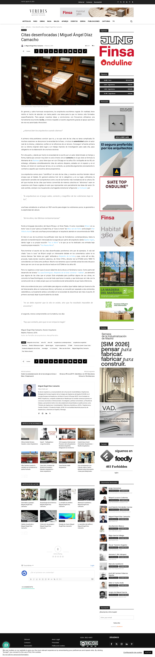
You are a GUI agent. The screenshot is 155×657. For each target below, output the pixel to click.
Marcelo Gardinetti (116, 564)
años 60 (50, 342)
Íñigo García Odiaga (116, 535)
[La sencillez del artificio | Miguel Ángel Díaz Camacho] (86, 516)
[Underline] (36, 579)
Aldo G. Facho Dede (116, 583)
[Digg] (75, 51)
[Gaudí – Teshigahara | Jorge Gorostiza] (48, 434)
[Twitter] (121, 2)
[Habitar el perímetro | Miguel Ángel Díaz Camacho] (29, 516)
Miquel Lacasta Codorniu (118, 498)
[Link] (54, 579)
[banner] (117, 420)
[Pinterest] (129, 2)
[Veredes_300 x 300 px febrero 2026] (117, 269)
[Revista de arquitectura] (38, 12)
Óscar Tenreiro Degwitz (118, 545)
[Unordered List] (45, 579)
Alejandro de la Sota (67, 256)
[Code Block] (51, 579)
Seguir (130, 84)
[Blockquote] (48, 579)
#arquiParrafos (52, 335)
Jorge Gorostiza (115, 488)
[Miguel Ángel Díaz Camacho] (22, 46)
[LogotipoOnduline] (117, 62)
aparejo (24, 462)
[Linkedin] (127, 2)
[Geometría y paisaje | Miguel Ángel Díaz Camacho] (29, 494)
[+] (60, 579)
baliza (80, 462)
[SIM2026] (117, 349)
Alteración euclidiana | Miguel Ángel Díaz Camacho (84, 504)
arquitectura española (79, 342)
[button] (131, 21)
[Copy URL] (85, 51)
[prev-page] (22, 476)
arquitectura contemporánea (62, 342)
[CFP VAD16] (117, 385)
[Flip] (80, 51)
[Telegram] (70, 51)
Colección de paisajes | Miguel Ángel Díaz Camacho (47, 526)
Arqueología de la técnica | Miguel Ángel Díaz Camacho (48, 504)
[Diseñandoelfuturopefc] (117, 304)
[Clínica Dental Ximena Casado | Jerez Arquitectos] (29, 434)
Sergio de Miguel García (118, 592)
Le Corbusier (82, 188)
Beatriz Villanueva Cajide (36, 345)
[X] (41, 51)
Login (92, 565)
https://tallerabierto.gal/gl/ (115, 530)
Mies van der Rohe (74, 229)
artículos (28, 27)
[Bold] (30, 579)
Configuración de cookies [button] (132, 652)
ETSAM (70, 345)
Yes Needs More (47, 245)
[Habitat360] (117, 229)
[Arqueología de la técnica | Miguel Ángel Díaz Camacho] (48, 494)
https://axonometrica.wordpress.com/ (118, 502)
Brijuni (87, 226)
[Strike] (39, 579)
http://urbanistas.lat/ (114, 587)
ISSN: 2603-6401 (86, 637)
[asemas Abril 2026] (117, 158)
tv (60, 439)
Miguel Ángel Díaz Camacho (34, 45)
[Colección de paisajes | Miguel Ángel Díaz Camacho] (48, 516)
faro (42, 521)
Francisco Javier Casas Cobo (82, 345)
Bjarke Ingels (89, 240)
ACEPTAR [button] (148, 652)
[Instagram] (124, 2)
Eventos (103, 328)
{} (57, 579)
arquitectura (25, 439)
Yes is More (53, 243)
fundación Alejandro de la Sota (31, 348)
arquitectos (44, 439)
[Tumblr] (132, 2)
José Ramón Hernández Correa (120, 507)
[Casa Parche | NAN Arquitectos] (67, 457)
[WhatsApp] (51, 51)
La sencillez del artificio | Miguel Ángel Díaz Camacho (85, 526)
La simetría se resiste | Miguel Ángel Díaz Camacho (65, 504)
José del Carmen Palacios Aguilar (118, 574)
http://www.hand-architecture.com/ (117, 597)
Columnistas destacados (109, 482)
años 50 (43, 342)
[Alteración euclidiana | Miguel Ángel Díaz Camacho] (86, 494)
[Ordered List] (42, 579)
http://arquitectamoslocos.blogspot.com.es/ (120, 511)
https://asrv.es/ (112, 559)
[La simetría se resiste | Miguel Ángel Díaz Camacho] (67, 494)
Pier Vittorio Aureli (27, 351)
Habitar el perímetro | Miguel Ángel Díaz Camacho (27, 526)
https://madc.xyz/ (43, 389)
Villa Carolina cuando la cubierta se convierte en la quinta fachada (29, 467)
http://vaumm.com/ (113, 540)
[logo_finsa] (117, 51)
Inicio (22, 27)
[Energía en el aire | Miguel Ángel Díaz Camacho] (67, 516)
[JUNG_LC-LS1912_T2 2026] (117, 123)
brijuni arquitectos (60, 345)
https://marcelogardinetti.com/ (116, 568)
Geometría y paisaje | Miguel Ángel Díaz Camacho (27, 504)
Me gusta (129, 80)
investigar (45, 348)
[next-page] (26, 476)
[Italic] (33, 579)
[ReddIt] (61, 51)
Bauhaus (36, 160)
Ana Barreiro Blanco (116, 526)
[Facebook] (118, 2)
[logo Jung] (117, 40)
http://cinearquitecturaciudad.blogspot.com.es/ (120, 493)
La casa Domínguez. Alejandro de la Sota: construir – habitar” (61, 273)
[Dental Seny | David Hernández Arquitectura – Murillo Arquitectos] (86, 434)
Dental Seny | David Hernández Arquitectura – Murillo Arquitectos (86, 444)
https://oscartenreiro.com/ (115, 549)
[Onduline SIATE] (117, 194)
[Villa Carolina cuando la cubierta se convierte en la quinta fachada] (29, 457)
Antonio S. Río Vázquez (117, 554)
